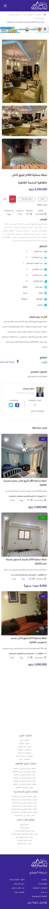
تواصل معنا (19, 892)
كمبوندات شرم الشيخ (24, 756)
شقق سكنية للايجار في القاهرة (24, 772)
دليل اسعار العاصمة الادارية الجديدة (24, 834)
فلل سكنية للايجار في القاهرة (24, 778)
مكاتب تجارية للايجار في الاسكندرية (24, 812)
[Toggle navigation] (5, 6)
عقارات (44, 880)
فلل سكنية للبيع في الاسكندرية (24, 803)
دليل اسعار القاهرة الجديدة (24, 831)
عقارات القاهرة (24, 744)
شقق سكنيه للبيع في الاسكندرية (24, 797)
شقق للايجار (24, 828)
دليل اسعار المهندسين (24, 837)
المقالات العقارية (40, 888)
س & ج (44, 892)
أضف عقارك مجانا (17, 880)
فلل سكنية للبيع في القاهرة (24, 775)
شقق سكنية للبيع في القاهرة (24, 769)
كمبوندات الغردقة (24, 753)
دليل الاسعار (19, 884)
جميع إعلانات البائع (37, 411)
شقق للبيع (24, 825)
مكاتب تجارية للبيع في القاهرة (24, 781)
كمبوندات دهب (24, 759)
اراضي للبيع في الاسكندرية (24, 816)
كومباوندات (42, 884)
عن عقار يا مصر (18, 888)
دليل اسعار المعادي (24, 840)
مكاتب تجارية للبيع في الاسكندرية (24, 809)
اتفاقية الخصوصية (39, 897)
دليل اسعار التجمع (25, 844)
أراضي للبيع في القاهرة (24, 788)
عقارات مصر (24, 740)
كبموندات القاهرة (24, 750)
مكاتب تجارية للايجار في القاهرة (24, 784)
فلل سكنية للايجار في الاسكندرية (24, 806)
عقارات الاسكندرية (24, 747)
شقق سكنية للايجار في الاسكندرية (24, 800)
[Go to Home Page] (45, 14)
